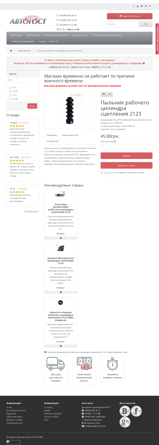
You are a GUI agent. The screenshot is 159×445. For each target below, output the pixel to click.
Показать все (31, 211)
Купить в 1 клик (126, 165)
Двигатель (16, 35)
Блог (46, 419)
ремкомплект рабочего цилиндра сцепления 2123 (81, 352)
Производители (14, 422)
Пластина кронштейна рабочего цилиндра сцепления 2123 (60, 208)
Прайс (47, 410)
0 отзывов (120, 172)
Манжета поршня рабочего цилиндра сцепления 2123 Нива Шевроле (61, 316)
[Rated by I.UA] (13, 442)
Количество (108, 141)
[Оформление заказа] (150, 6)
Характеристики (70, 135)
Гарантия (11, 413)
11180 (15, 99)
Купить (127, 155)
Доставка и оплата (16, 410)
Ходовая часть (80, 35)
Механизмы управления (56, 35)
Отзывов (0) (52, 141)
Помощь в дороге (53, 413)
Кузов (42, 41)
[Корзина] (146, 6)
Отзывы (48, 407)
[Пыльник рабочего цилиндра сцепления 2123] (70, 110)
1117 (14, 87)
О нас (9, 407)
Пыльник (51, 352)
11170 (15, 91)
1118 (14, 95)
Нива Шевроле (114, 352)
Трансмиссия (33, 35)
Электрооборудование (22, 41)
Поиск (32, 106)
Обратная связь (15, 416)
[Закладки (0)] (142, 6)
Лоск (125, 352)
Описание (52, 135)
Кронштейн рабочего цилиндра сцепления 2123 (61, 260)
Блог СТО (54, 41)
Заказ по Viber (51, 416)
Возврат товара (15, 419)
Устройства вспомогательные (107, 35)
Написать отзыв (135, 172)
